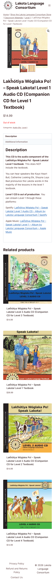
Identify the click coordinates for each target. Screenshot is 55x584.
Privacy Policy (16, 563)
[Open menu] (49, 5)
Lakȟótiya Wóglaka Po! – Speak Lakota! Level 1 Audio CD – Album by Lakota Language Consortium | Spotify (27, 211)
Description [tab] (11, 136)
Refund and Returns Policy (17, 570)
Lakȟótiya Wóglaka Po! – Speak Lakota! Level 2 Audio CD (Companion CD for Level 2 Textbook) (27, 461)
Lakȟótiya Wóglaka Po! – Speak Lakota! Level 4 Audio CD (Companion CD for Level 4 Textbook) (27, 537)
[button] (48, 31)
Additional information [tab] (16, 141)
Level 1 (24, 128)
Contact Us (17, 577)
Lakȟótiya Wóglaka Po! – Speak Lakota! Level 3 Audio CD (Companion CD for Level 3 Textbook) (27, 312)
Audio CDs (17, 128)
